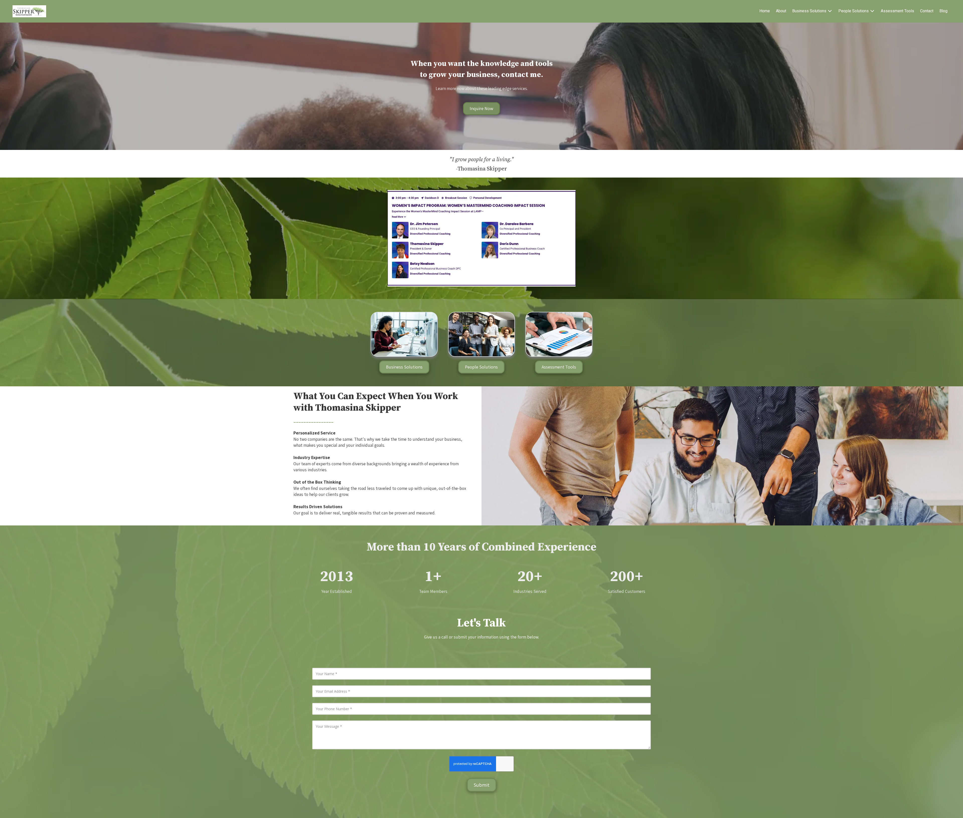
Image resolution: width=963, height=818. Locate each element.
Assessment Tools (559, 367)
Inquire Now (481, 108)
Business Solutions (404, 367)
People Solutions (481, 367)
